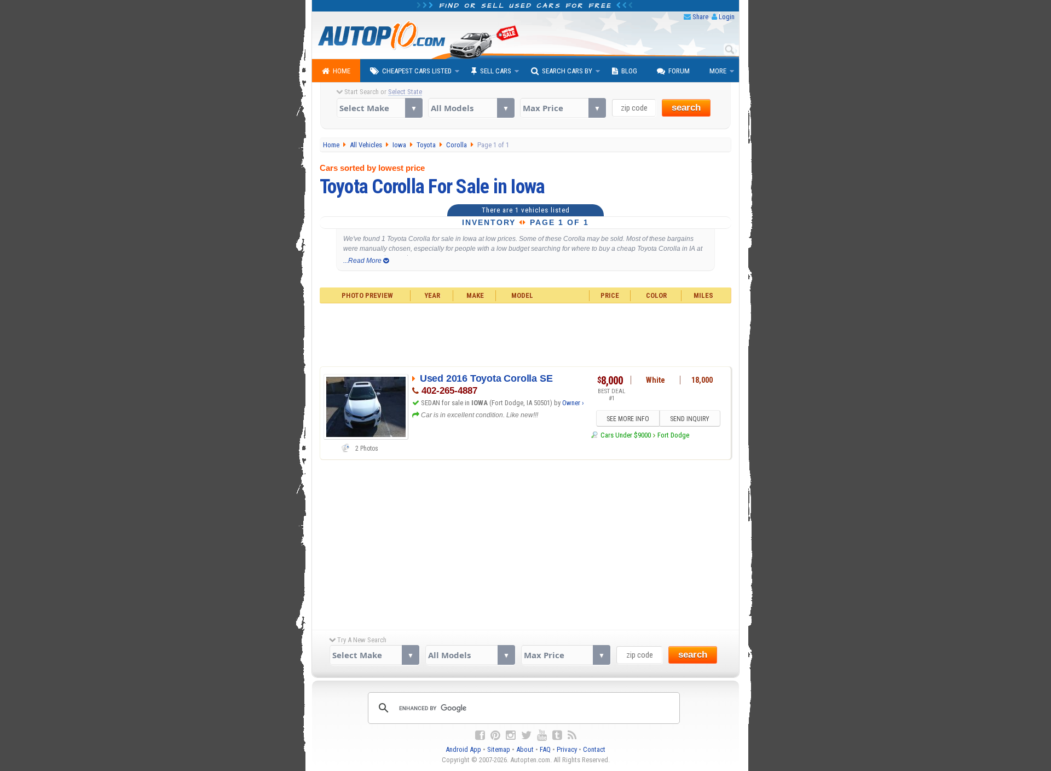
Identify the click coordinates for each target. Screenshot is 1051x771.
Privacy (567, 749)
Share (700, 17)
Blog (629, 71)
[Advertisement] (526, 333)
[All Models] (471, 108)
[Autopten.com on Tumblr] (557, 735)
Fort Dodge (673, 435)
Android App (463, 749)
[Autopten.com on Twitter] (526, 735)
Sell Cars (495, 71)
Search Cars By (567, 71)
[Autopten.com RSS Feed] (572, 735)
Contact (594, 749)
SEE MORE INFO (628, 419)
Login (727, 17)
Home (341, 71)
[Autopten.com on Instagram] (511, 735)
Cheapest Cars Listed (417, 71)
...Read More (363, 260)
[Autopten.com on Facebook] (480, 735)
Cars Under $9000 (625, 435)
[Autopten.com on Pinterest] (495, 735)
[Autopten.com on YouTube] (542, 735)
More (717, 71)
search (686, 107)
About (525, 749)
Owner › (573, 403)
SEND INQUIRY (689, 419)
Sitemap (498, 749)
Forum (679, 71)
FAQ (545, 749)
